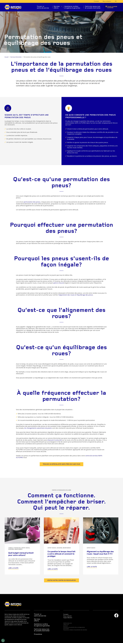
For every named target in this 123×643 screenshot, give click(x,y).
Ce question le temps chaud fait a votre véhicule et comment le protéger (61, 554)
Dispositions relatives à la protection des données (75, 629)
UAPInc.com (66, 624)
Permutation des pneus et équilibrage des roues (37, 57)
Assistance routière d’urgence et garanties (72, 7)
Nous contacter (107, 1)
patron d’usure (58, 283)
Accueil (6, 57)
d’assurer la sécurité (55, 440)
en (115, 1)
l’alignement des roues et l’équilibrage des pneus (75, 295)
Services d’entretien (16, 57)
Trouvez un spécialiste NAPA (61, 464)
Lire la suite (13, 568)
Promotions (38, 634)
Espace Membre (67, 617)
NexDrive (65, 626)
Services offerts (57, 7)
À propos (96, 1)
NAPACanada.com (67, 623)
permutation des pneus (32, 202)
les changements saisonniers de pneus (38, 428)
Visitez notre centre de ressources (61, 580)
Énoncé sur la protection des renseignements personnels (74, 628)
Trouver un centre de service (43, 7)
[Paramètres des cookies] (3, 640)
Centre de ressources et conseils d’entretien (93, 7)
